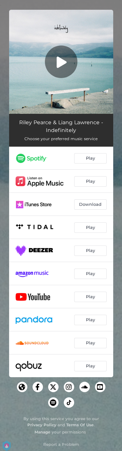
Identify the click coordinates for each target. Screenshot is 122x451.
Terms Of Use (80, 424)
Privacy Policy (41, 424)
